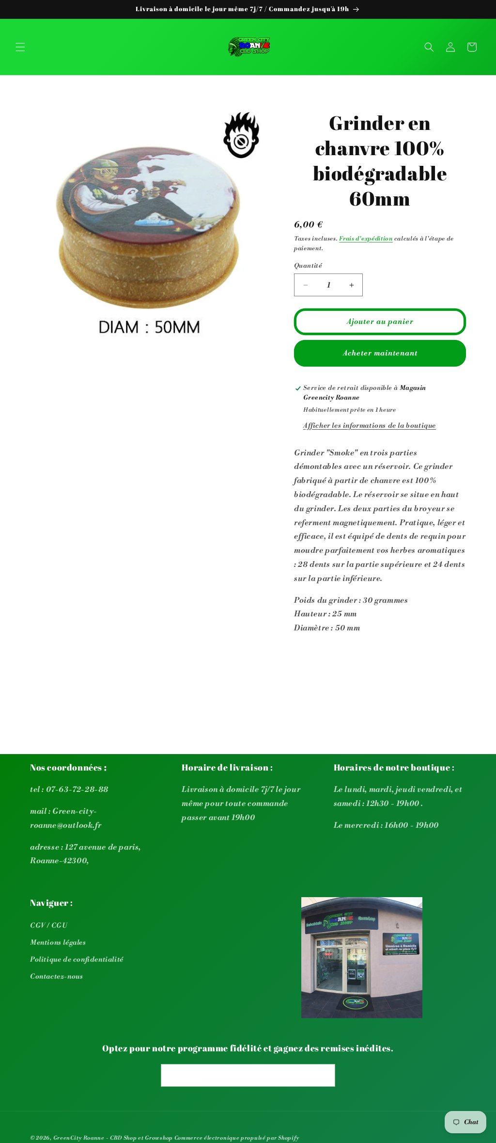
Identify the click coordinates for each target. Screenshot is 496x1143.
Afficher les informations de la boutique (369, 425)
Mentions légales (58, 942)
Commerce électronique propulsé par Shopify (236, 1138)
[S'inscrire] (324, 1075)
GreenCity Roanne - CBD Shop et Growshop (113, 1138)
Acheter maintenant (380, 353)
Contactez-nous (56, 976)
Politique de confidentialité (77, 959)
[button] (20, 47)
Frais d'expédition (366, 238)
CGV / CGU (48, 925)
